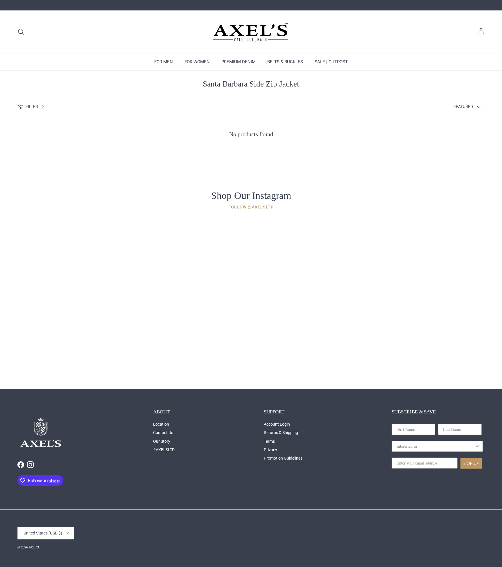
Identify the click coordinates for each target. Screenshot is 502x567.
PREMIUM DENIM (238, 61)
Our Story (161, 441)
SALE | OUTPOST (331, 61)
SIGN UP (471, 463)
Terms (269, 441)
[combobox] (435, 446)
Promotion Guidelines (283, 458)
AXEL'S (34, 547)
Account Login (277, 424)
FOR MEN (163, 61)
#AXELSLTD (164, 449)
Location (161, 424)
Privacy (270, 449)
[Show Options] (477, 446)
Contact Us (163, 432)
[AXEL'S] (251, 31)
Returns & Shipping (281, 432)
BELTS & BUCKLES (285, 61)
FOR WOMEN (197, 61)
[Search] (20, 31)
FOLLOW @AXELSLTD (251, 207)
